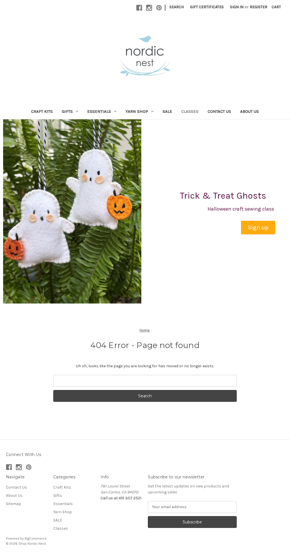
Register (258, 7)
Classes (190, 111)
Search (176, 7)
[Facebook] (139, 8)
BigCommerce (36, 538)
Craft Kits (42, 111)
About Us (249, 111)
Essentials (99, 111)
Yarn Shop (136, 111)
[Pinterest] (159, 8)
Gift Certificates (207, 7)
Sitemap (13, 503)
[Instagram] (149, 8)
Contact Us (219, 111)
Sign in (237, 7)
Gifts (67, 111)
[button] (258, 227)
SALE (167, 111)
